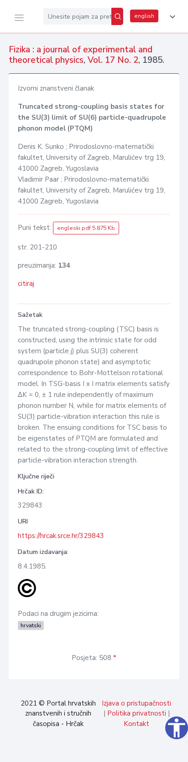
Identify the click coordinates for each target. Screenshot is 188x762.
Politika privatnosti (136, 713)
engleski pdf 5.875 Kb (86, 228)
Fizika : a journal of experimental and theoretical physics (80, 55)
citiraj (26, 283)
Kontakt (136, 723)
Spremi (117, 750)
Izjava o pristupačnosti (136, 703)
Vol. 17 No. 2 (113, 60)
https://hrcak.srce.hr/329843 (61, 535)
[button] (171, 16)
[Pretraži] (117, 16)
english (144, 16)
